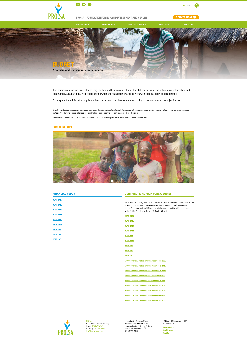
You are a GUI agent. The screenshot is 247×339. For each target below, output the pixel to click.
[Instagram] (89, 4)
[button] (197, 5)
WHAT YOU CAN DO (136, 24)
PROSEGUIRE (164, 24)
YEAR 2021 (57, 219)
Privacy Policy (168, 327)
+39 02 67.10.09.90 (97, 326)
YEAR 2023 (129, 226)
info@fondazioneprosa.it (94, 331)
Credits (166, 333)
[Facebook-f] (78, 4)
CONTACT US (188, 24)
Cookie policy (168, 330)
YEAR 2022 (129, 230)
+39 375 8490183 (99, 328)
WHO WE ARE (81, 24)
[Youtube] (84, 4)
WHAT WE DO (107, 24)
